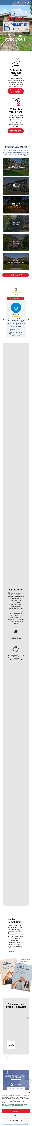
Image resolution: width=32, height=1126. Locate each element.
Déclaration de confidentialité (21, 1124)
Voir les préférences (16, 1120)
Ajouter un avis (16, 1079)
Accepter (16, 1111)
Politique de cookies (8, 1124)
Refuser (16, 1116)
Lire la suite (16, 335)
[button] (29, 1092)
